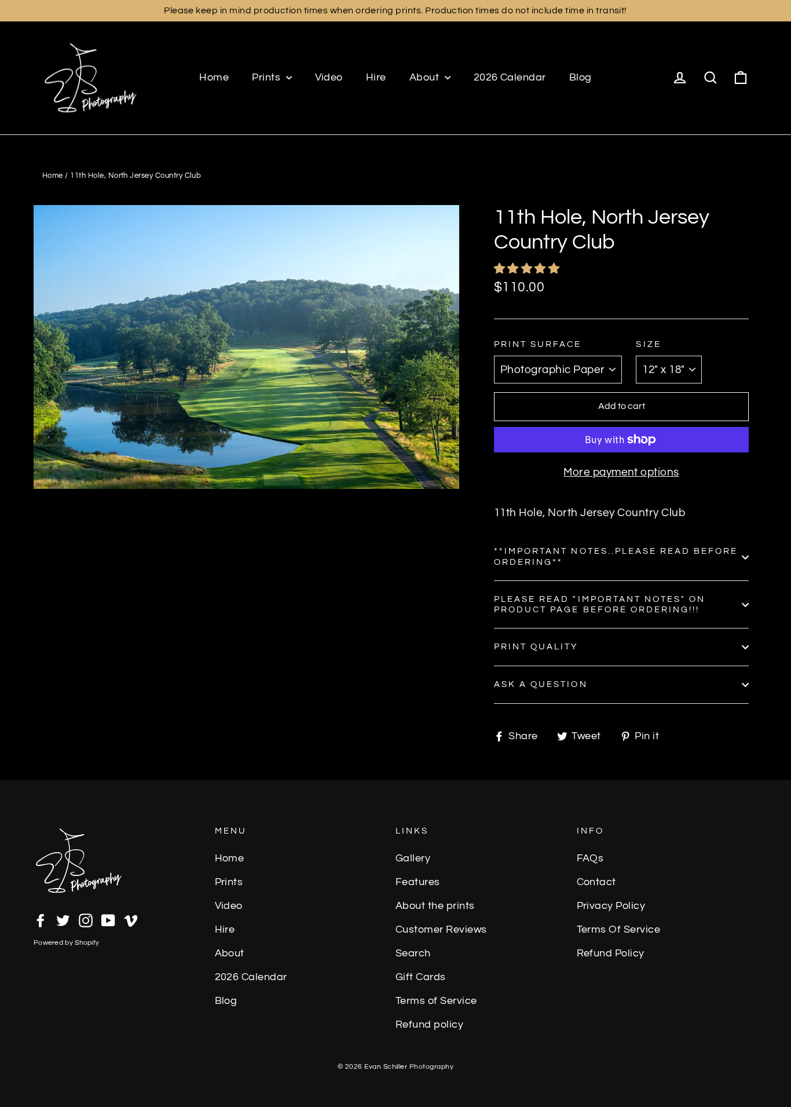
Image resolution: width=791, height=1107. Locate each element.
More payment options (621, 472)
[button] (528, 269)
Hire (376, 77)
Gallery (412, 858)
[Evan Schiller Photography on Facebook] (40, 919)
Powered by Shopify (66, 943)
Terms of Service (436, 1001)
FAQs (590, 858)
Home (214, 77)
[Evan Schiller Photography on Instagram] (86, 919)
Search (413, 953)
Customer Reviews (441, 930)
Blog (580, 77)
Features (417, 882)
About (425, 77)
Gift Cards (420, 977)
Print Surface (538, 344)
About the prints (435, 906)
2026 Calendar (510, 77)
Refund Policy (610, 953)
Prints (267, 77)
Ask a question (541, 684)
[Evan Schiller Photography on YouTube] (108, 919)
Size (648, 344)
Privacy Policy (611, 906)
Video (329, 77)
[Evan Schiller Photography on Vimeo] (131, 919)
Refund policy (429, 1025)
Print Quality (536, 646)
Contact (596, 882)
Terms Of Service (619, 930)
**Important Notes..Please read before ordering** (616, 556)
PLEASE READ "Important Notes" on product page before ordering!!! (599, 604)
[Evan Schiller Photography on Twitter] (63, 919)
